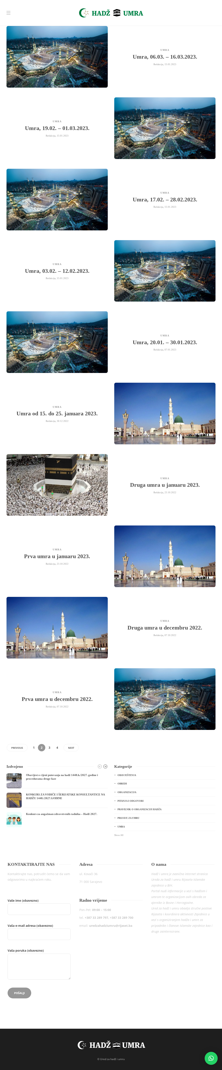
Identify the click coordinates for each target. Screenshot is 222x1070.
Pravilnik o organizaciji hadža (140, 809)
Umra (165, 50)
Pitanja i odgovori (131, 801)
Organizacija (127, 792)
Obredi (122, 783)
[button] (211, 1058)
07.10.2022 (170, 635)
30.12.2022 (63, 421)
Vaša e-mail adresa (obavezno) (30, 938)
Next (71, 747)
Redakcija (158, 64)
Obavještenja (127, 775)
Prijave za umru (128, 818)
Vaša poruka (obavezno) (26, 950)
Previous (17, 747)
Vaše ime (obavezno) (30, 925)
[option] (57, 800)
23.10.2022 (170, 492)
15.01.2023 (170, 64)
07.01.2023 (170, 349)
